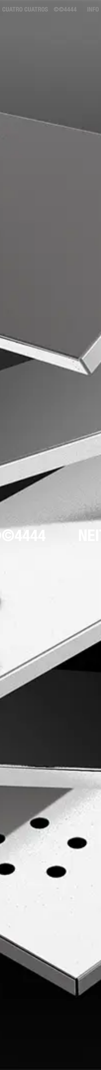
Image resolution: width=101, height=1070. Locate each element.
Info (93, 9)
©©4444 (65, 9)
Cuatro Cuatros (25, 9)
